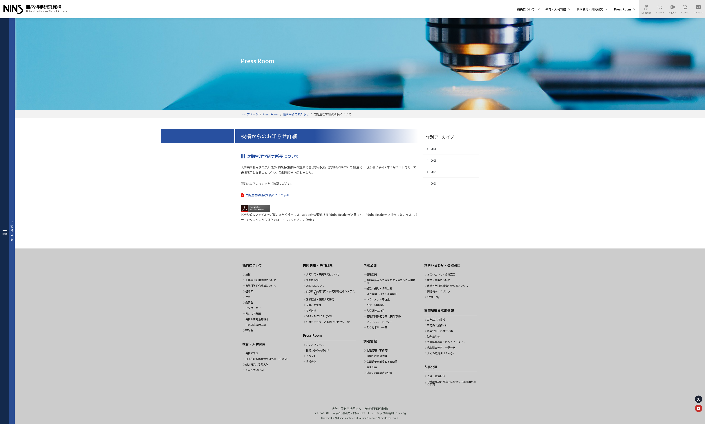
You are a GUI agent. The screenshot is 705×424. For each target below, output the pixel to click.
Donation (646, 12)
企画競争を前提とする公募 (381, 361)
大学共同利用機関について (260, 280)
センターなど (253, 308)
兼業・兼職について (438, 280)
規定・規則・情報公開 (379, 288)
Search (660, 12)
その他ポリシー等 (376, 327)
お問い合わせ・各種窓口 (441, 274)
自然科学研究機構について (260, 285)
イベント (311, 356)
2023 (434, 183)
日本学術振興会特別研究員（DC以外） (267, 358)
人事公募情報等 (436, 376)
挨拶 (247, 274)
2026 (434, 149)
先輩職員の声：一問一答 (441, 347)
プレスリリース (315, 344)
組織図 (249, 291)
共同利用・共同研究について (322, 274)
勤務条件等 (433, 336)
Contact (698, 12)
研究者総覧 (312, 280)
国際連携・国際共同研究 (320, 299)
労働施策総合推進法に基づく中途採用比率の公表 (451, 383)
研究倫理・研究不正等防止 (381, 294)
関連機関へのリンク (438, 291)
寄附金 (249, 330)
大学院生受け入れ (255, 370)
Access (685, 12)
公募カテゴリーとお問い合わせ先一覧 (328, 322)
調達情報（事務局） (378, 350)
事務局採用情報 (436, 319)
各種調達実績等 (375, 310)
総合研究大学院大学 (256, 364)
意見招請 (371, 367)
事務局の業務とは (437, 325)
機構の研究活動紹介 (256, 319)
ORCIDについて (315, 285)
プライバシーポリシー (379, 322)
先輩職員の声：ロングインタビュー (447, 342)
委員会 (249, 302)
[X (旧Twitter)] (698, 399)
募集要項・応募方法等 (440, 331)
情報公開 (371, 274)
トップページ (249, 114)
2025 (434, 160)
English (672, 12)
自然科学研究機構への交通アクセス (447, 285)
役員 (247, 297)
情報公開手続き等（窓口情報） (384, 316)
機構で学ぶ (251, 353)
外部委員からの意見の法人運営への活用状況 (390, 281)
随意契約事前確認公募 (379, 372)
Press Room (271, 114)
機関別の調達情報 (376, 356)
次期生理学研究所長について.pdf (267, 195)
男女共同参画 (253, 313)
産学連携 (311, 310)
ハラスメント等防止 (378, 299)
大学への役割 (313, 305)
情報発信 (311, 361)
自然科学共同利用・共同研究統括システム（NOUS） (330, 292)
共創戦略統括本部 (255, 324)
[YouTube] (698, 408)
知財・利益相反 (375, 305)
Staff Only (433, 297)
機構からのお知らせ (296, 114)
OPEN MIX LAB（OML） (320, 316)
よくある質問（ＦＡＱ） (441, 353)
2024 (434, 172)
